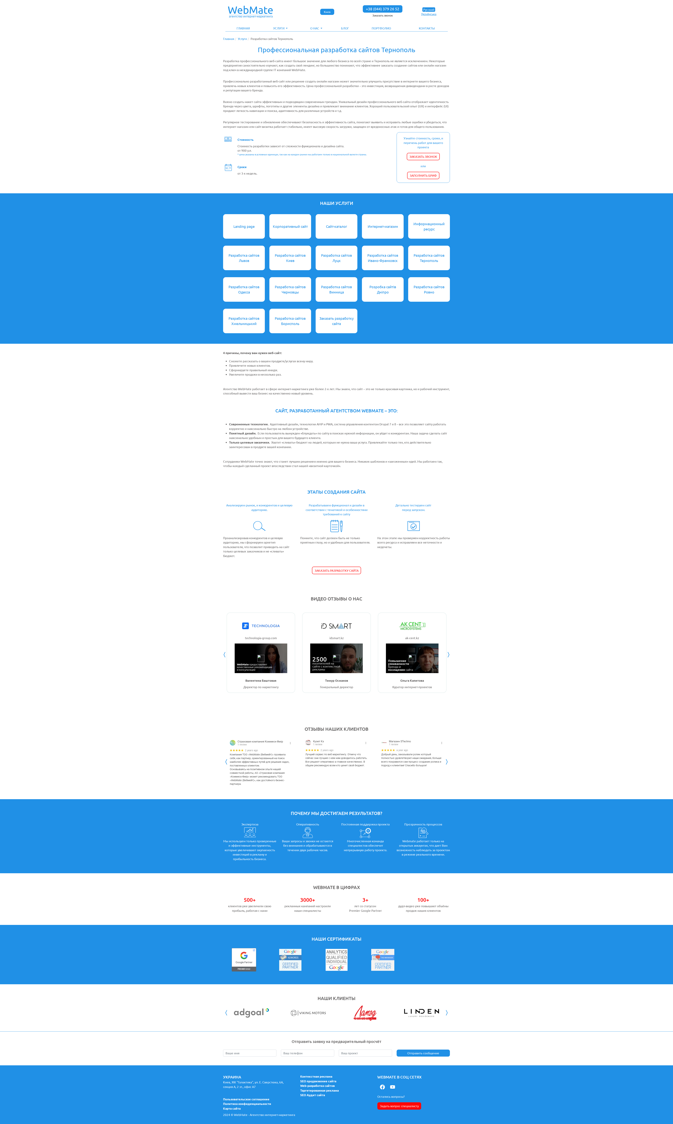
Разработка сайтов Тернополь (429, 258)
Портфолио (381, 28)
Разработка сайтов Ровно (429, 289)
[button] (280, 28)
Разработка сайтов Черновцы (290, 289)
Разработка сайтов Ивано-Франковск (382, 258)
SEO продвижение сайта (318, 1081)
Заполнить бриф (423, 175)
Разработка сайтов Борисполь (290, 321)
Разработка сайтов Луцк (336, 258)
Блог (345, 28)
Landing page (244, 226)
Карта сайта (232, 1108)
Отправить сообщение (423, 1053)
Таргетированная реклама (319, 1090)
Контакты (427, 28)
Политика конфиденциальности (247, 1104)
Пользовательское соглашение (246, 1099)
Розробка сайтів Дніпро (382, 289)
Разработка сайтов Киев (290, 258)
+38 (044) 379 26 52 (382, 8)
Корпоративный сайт (290, 226)
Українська (428, 14)
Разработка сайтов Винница (336, 289)
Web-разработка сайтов (317, 1086)
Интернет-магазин (383, 226)
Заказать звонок (382, 15)
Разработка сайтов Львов (244, 258)
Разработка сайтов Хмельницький (244, 321)
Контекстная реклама (316, 1076)
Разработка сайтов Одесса (244, 289)
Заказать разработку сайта (336, 321)
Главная (243, 28)
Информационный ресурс (429, 226)
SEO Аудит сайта (312, 1095)
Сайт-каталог (336, 226)
